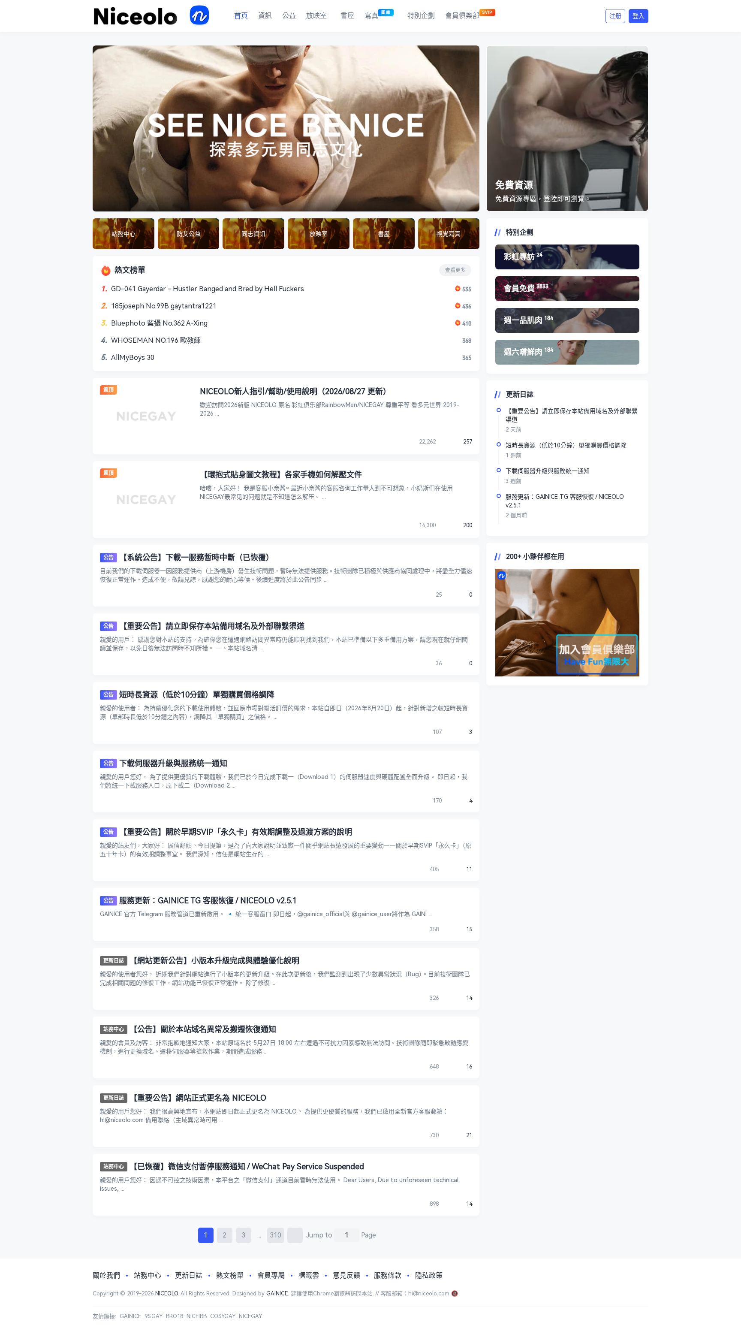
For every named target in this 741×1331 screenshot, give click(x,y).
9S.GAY (154, 1316)
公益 (289, 16)
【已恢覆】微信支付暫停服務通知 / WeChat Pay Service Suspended (247, 1166)
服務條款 (387, 1275)
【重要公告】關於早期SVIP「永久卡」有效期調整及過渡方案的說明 (235, 831)
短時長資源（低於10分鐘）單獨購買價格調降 (196, 694)
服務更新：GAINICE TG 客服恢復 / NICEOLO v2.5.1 (208, 900)
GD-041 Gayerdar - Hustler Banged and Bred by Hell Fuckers (207, 289)
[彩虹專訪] (567, 256)
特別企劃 (421, 16)
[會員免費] (567, 288)
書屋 (347, 16)
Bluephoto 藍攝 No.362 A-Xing (159, 323)
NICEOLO (166, 1293)
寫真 (377, 15)
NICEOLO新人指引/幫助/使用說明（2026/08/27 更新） (295, 391)
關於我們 (106, 1275)
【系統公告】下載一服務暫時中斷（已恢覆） (196, 557)
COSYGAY (222, 1316)
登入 (639, 15)
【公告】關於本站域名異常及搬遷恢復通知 (203, 1029)
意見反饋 (346, 1275)
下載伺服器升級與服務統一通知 (173, 763)
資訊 (265, 16)
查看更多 (455, 270)
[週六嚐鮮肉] (567, 352)
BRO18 (174, 1316)
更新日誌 (113, 961)
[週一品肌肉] (567, 320)
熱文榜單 (230, 1275)
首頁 (241, 16)
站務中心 (113, 1029)
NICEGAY (250, 1316)
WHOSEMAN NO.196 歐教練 (156, 340)
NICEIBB (197, 1316)
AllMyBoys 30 (132, 357)
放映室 (316, 16)
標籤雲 (308, 1275)
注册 (615, 15)
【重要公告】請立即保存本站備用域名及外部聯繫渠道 (211, 626)
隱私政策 (429, 1275)
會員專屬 (271, 1275)
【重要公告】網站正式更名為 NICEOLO (198, 1097)
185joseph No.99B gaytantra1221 (164, 306)
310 (275, 1235)
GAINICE (277, 1293)
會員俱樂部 (468, 15)
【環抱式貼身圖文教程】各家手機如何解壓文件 (281, 474)
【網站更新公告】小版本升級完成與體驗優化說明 (214, 960)
